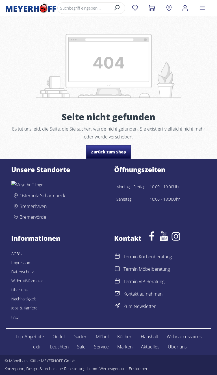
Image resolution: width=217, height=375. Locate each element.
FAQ (15, 317)
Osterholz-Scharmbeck (42, 195)
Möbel (102, 336)
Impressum (21, 262)
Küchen (124, 336)
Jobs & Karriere (24, 308)
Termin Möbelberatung (146, 269)
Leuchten (59, 347)
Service (101, 347)
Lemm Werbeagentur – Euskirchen (117, 368)
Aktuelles (150, 347)
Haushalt (149, 336)
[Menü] (202, 8)
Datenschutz (22, 271)
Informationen (35, 238)
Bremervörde (32, 217)
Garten (80, 336)
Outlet (59, 336)
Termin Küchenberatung (147, 256)
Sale (81, 347)
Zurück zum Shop (108, 152)
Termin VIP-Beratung (143, 281)
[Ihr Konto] (185, 8)
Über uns (19, 289)
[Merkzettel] (135, 8)
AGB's (16, 253)
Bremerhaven (33, 206)
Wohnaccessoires (184, 336)
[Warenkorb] (152, 8)
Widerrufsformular (27, 280)
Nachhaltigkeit (23, 299)
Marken (125, 347)
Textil (36, 347)
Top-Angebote (30, 336)
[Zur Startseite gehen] (31, 8)
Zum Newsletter (139, 306)
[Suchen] (117, 8)
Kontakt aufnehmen (142, 294)
